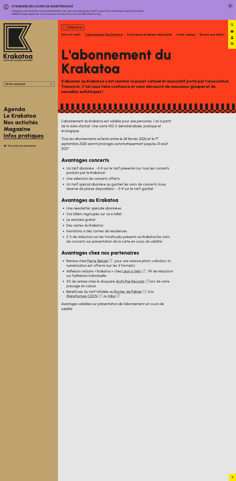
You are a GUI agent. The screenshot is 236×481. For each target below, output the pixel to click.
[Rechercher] (232, 25)
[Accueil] (18, 42)
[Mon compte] (232, 37)
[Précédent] (64, 27)
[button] (232, 43)
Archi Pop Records (130, 281)
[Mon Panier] (232, 31)
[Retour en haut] (232, 477)
